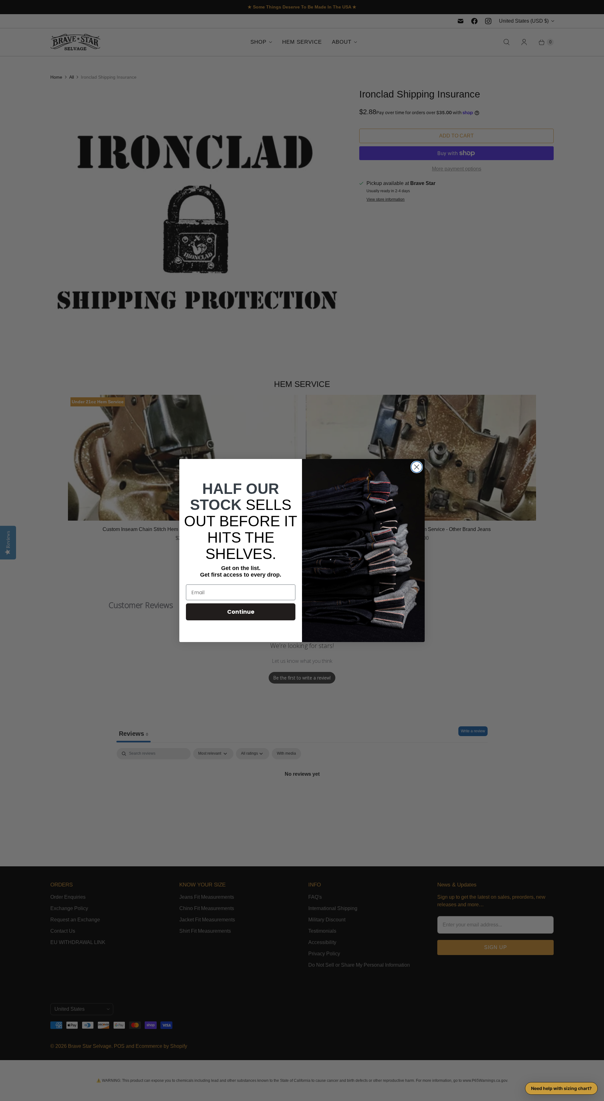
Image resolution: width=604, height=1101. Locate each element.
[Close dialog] (416, 466)
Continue (240, 612)
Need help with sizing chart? (561, 1088)
